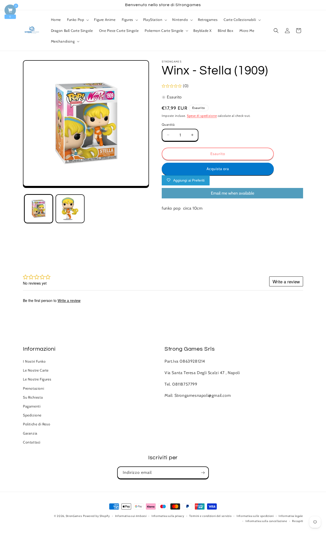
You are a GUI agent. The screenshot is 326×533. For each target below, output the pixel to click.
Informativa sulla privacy (168, 516)
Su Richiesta (33, 397)
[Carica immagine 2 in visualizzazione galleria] (70, 208)
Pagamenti (31, 406)
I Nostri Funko (34, 361)
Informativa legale (291, 516)
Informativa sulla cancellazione (266, 521)
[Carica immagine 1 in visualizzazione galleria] (38, 208)
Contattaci (31, 442)
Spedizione (32, 415)
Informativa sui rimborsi (131, 516)
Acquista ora (218, 169)
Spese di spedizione (202, 116)
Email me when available (232, 193)
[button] (77, 19)
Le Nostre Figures (37, 379)
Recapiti (297, 521)
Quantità (168, 124)
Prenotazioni (33, 388)
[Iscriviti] (202, 472)
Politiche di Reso (36, 424)
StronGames (74, 516)
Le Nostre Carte (36, 370)
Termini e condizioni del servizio (210, 516)
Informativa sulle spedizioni (255, 516)
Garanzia (30, 433)
